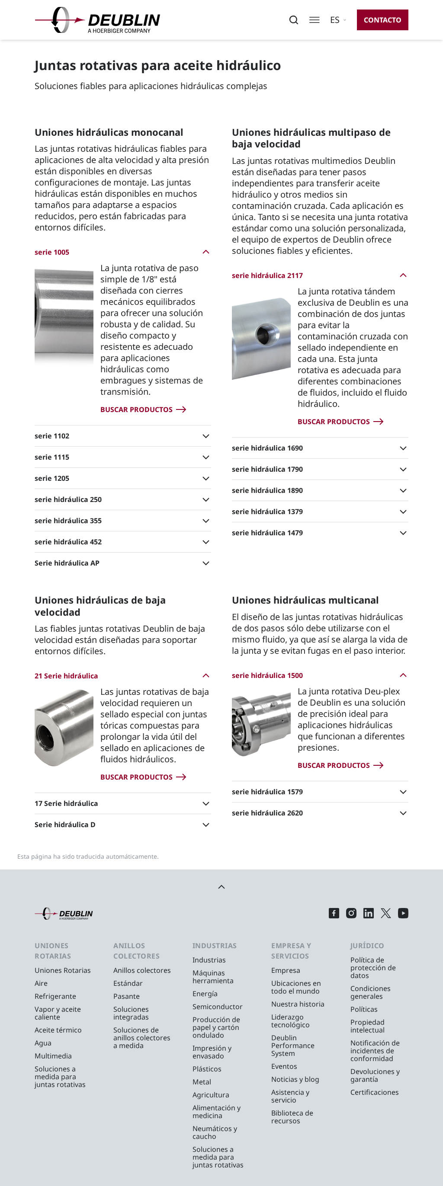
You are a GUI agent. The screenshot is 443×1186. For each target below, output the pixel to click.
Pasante (126, 996)
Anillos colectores (142, 970)
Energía (205, 993)
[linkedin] (368, 914)
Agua (43, 1043)
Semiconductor (218, 1006)
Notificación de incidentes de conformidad (375, 1050)
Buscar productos (136, 409)
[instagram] (351, 914)
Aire (41, 983)
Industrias (209, 960)
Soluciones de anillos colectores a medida (141, 1037)
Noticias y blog (295, 1079)
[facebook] (334, 914)
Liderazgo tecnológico (290, 1021)
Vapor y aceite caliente (58, 1013)
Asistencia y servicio (290, 1096)
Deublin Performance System (293, 1045)
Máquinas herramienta (213, 977)
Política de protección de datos (373, 967)
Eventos (284, 1066)
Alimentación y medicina (217, 1111)
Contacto (382, 20)
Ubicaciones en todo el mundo (296, 987)
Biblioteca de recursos (292, 1117)
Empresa (285, 970)
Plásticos (207, 1069)
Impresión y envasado (212, 1052)
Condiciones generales (370, 992)
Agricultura (211, 1095)
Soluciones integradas (131, 1013)
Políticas (364, 1009)
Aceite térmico (58, 1030)
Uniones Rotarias (63, 970)
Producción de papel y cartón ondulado (216, 1027)
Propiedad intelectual (367, 1026)
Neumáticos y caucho (215, 1132)
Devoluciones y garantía (375, 1075)
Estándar (128, 983)
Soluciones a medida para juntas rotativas (60, 1076)
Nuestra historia (297, 1004)
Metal (202, 1082)
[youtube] (403, 914)
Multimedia (53, 1056)
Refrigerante (55, 996)
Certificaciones (374, 1092)
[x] (386, 914)
